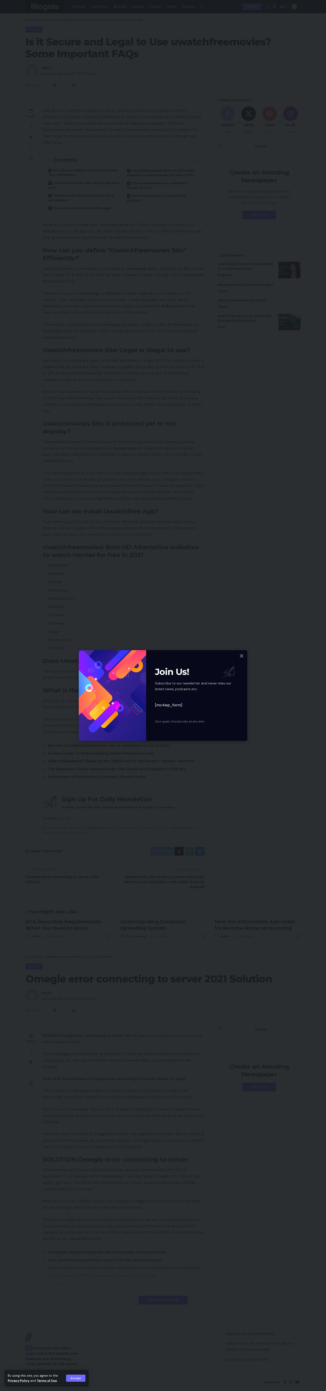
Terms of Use (47, 1381)
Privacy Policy (18, 1381)
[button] (75, 1378)
